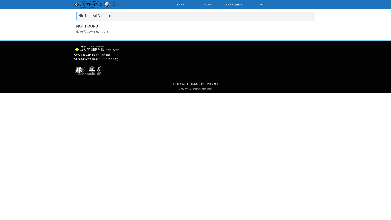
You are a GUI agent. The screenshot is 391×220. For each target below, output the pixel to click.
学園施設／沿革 (196, 84)
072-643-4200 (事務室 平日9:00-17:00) (97, 59)
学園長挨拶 (180, 84)
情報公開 (211, 84)
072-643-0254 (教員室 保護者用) (93, 54)
